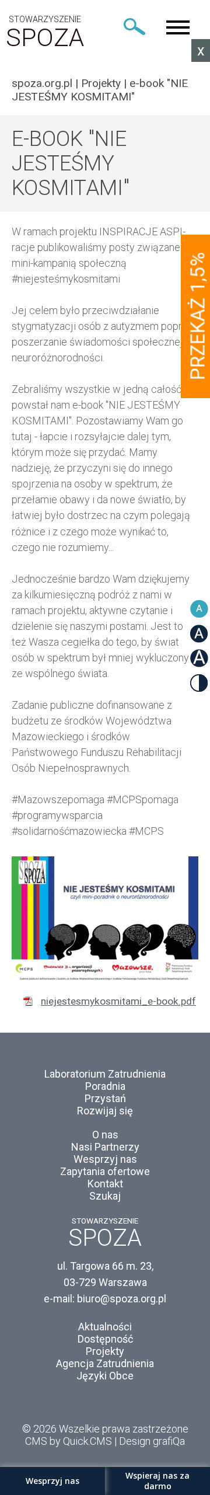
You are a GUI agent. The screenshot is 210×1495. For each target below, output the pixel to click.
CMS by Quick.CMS (68, 1441)
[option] (105, 918)
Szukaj (105, 1196)
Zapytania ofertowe (105, 1171)
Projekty (101, 83)
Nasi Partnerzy (105, 1147)
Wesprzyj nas (105, 1159)
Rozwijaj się (105, 1110)
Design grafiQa (152, 1441)
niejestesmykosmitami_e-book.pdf (118, 1001)
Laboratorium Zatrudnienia (105, 1074)
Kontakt (105, 1183)
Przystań (105, 1098)
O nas (105, 1134)
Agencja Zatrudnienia (105, 1363)
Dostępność (105, 1339)
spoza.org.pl (42, 83)
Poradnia (105, 1086)
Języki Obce (105, 1375)
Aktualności (105, 1326)
